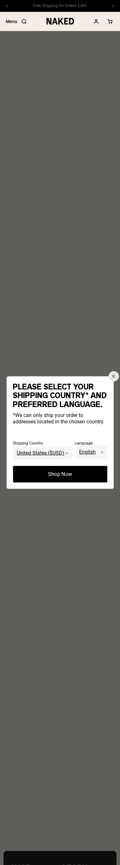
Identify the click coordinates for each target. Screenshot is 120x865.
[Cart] (110, 21)
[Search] (24, 21)
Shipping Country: (28, 443)
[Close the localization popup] (113, 376)
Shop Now (60, 474)
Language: (84, 443)
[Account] (96, 21)
